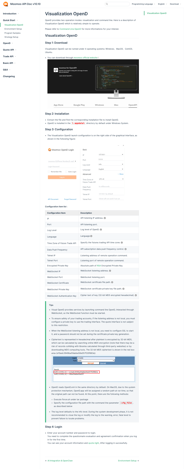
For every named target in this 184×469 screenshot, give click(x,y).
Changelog (9, 76)
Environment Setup (13, 29)
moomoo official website (85, 57)
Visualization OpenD (14, 25)
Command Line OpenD (70, 29)
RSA (99, 265)
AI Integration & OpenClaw (60, 460)
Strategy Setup (11, 37)
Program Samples (13, 33)
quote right (93, 443)
